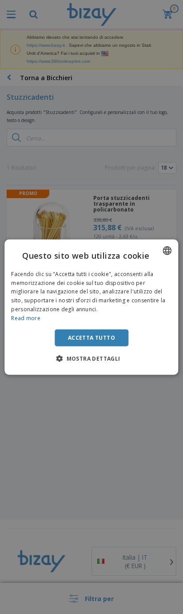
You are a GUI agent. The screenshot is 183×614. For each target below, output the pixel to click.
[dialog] (91, 307)
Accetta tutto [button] (91, 337)
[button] (91, 358)
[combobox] (167, 250)
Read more (25, 318)
